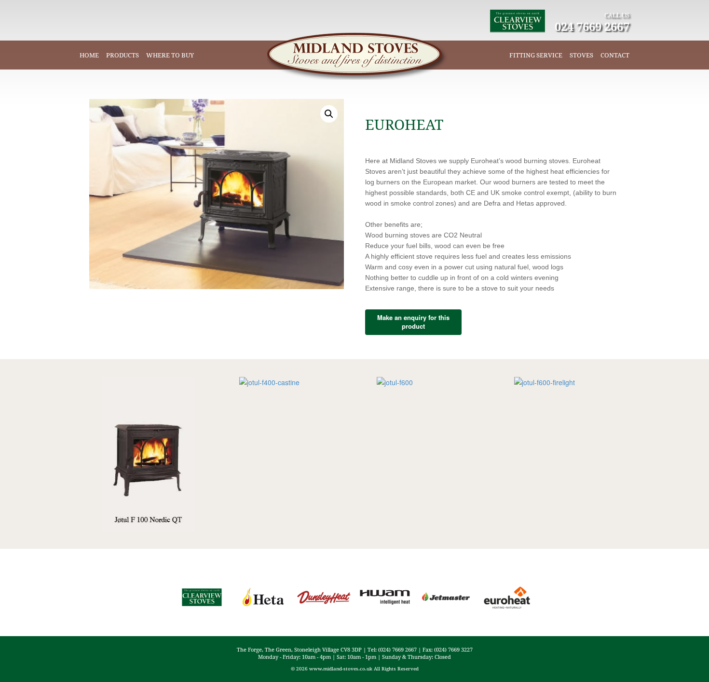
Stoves (581, 55)
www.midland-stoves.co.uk (340, 668)
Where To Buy (170, 55)
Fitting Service (535, 55)
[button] (329, 114)
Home (89, 55)
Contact (614, 55)
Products (122, 55)
